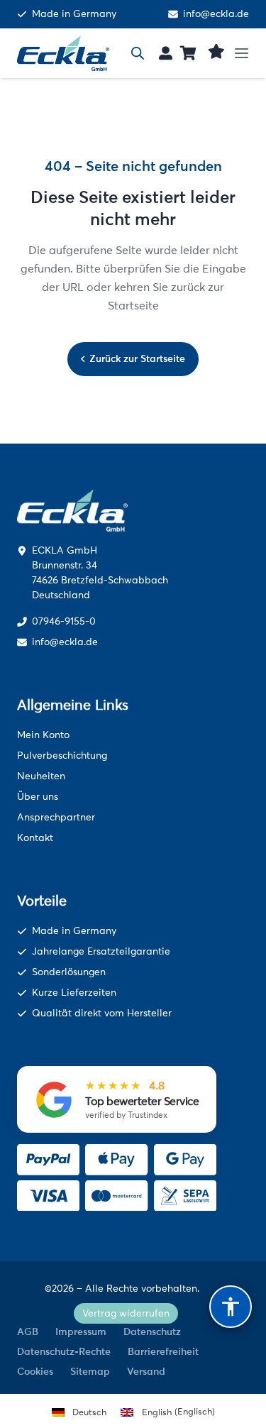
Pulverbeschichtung (62, 755)
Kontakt (35, 838)
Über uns (37, 797)
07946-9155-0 (64, 621)
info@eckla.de (216, 14)
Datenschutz (152, 1331)
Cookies (35, 1371)
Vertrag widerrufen (126, 1313)
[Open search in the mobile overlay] (138, 53)
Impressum (80, 1331)
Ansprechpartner (56, 817)
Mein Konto (43, 735)
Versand (146, 1371)
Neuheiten (41, 776)
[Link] (165, 53)
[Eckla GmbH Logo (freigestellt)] (63, 53)
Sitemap (90, 1371)
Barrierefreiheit (163, 1351)
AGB (27, 1331)
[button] (246, 53)
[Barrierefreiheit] (230, 1306)
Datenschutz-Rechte (64, 1351)
